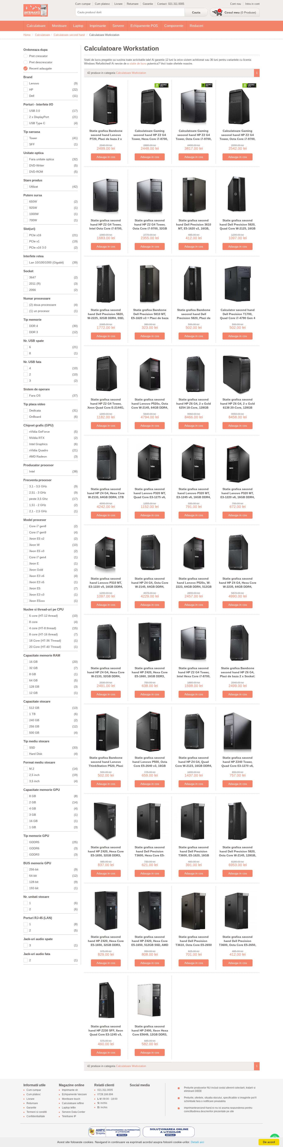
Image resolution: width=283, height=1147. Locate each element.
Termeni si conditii (37, 1112)
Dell (53, 95)
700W (53, 220)
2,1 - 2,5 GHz (53, 511)
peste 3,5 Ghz (53, 498)
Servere (118, 26)
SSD (53, 747)
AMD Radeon (53, 456)
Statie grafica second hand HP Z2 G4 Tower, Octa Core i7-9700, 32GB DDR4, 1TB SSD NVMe (150, 226)
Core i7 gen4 (53, 557)
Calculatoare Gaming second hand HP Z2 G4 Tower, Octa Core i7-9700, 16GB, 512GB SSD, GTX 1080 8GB (237, 139)
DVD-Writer (53, 165)
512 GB (53, 707)
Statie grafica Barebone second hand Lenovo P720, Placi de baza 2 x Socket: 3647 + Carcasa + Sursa (105, 139)
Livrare (118, 3)
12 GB (53, 692)
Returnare (132, 3)
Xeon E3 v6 (53, 576)
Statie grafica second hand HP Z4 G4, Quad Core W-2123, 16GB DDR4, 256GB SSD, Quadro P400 (193, 764)
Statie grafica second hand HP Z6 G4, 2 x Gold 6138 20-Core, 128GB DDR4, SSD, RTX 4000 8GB (237, 405)
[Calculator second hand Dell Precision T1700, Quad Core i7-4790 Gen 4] (237, 283)
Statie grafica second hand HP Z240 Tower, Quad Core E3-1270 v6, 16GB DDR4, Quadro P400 (237, 764)
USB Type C (53, 123)
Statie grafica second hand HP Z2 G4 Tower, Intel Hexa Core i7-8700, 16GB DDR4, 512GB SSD (194, 674)
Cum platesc (102, 3)
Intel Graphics (53, 444)
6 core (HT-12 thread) (53, 615)
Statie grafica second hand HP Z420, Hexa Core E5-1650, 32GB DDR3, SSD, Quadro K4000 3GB (106, 853)
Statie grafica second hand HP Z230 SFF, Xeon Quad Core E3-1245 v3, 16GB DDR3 (105, 1032)
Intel (53, 471)
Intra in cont (252, 3)
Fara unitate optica (53, 159)
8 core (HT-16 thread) (53, 634)
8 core (53, 622)
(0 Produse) (240, 12)
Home (26, 34)
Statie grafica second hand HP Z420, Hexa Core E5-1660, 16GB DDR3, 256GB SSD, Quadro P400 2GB (150, 676)
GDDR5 (53, 842)
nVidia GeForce (53, 431)
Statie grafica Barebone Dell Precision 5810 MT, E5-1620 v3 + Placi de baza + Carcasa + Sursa (149, 316)
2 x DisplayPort (53, 117)
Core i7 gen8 (53, 526)
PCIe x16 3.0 (53, 247)
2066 (53, 289)
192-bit (53, 888)
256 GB (53, 726)
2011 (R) (53, 283)
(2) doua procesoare (53, 304)
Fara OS (53, 395)
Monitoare (59, 26)
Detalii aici (197, 1142)
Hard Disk (53, 753)
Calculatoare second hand (69, 34)
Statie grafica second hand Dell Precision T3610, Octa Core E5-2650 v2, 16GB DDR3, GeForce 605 (193, 945)
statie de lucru (137, 63)
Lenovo (53, 83)
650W (53, 201)
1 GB (53, 827)
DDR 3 (53, 332)
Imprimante (98, 26)
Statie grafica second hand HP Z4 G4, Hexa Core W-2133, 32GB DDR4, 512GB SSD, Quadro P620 (106, 674)
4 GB (53, 808)
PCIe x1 (53, 241)
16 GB (53, 661)
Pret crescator (38, 56)
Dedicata (53, 410)
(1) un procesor (53, 311)
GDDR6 (53, 848)
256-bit (53, 869)
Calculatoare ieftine (73, 1103)
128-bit (53, 882)
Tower (53, 138)
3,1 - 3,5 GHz (53, 486)
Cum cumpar (83, 3)
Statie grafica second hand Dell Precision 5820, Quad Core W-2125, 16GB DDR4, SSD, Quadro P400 (237, 226)
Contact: (162, 3)
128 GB (53, 686)
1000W (53, 214)
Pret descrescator (40, 62)
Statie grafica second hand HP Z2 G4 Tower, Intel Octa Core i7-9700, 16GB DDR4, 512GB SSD (106, 226)
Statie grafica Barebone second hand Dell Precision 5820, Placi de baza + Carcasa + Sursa (193, 316)
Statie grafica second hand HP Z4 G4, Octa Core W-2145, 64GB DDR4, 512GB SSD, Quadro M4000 (149, 586)
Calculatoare (36, 26)
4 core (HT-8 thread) (53, 628)
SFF (53, 144)
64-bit (53, 875)
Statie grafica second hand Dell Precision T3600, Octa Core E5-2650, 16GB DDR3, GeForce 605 (237, 943)
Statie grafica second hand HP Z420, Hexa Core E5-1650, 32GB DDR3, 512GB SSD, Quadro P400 (106, 943)
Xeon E (53, 563)
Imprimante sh (70, 1090)
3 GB (53, 814)
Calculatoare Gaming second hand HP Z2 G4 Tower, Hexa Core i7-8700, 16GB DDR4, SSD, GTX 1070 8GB (150, 139)
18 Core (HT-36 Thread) (53, 640)
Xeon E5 (53, 588)
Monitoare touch (71, 1098)
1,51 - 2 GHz (53, 505)
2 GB (53, 802)
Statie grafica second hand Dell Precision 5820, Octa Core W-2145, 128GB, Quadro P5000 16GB (237, 853)
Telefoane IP (69, 1116)
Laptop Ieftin (69, 1107)
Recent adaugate (40, 68)
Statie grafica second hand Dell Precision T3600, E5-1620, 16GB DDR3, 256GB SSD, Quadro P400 (193, 855)
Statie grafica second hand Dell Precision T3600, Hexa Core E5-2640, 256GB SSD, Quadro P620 (150, 855)
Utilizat (53, 186)
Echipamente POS (144, 26)
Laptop (78, 26)
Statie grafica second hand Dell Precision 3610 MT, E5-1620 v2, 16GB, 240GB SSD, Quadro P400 (194, 226)
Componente (173, 26)
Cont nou (235, 3)
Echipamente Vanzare (74, 1094)
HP (53, 89)
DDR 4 (53, 326)
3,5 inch (53, 781)
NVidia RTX (53, 437)
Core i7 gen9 (53, 532)
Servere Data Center (73, 1112)
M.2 (53, 768)
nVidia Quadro (53, 450)
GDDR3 (53, 854)
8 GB (53, 674)
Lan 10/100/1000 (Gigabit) (53, 262)
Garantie (148, 3)
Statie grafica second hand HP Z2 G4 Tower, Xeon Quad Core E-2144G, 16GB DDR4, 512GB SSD (105, 405)
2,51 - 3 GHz (53, 492)
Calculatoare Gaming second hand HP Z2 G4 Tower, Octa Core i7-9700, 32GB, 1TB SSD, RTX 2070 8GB (193, 139)
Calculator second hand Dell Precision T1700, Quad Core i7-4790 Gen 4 (237, 314)
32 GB (53, 668)
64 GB (53, 680)
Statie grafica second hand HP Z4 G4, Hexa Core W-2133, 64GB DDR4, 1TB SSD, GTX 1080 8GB (106, 495)
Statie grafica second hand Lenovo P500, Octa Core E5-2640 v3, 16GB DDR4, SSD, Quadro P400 (149, 764)
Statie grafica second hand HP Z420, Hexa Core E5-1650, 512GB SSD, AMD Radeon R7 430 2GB (149, 943)
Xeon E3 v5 (53, 582)
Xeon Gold (53, 569)
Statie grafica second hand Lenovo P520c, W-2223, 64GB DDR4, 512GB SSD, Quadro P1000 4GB (194, 584)
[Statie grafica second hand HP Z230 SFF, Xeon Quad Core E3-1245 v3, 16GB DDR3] (106, 999)
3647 (53, 277)
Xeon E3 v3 (53, 594)
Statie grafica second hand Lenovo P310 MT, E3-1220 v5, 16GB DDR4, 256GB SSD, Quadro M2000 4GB (106, 586)
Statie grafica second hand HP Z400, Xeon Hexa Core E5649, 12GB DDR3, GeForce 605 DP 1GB (150, 1032)
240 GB (53, 720)
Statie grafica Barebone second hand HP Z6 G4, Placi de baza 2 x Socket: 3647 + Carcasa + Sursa (237, 674)
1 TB (53, 714)
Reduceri (196, 26)
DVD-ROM (53, 171)
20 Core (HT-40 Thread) (53, 646)
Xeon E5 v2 (53, 538)
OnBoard (53, 416)
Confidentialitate (36, 1116)
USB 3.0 (53, 110)
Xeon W (53, 544)
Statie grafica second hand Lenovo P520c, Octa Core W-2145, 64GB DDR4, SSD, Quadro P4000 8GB (149, 405)
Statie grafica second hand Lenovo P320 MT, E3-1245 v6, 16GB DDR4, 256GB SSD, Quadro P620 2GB (194, 497)
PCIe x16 (53, 235)
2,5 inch (53, 775)
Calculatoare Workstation (131, 72)
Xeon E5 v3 (53, 551)
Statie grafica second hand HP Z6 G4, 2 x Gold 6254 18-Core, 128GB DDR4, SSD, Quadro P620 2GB (193, 407)
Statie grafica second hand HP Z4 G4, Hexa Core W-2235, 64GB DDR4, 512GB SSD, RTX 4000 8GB (237, 586)
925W (53, 207)
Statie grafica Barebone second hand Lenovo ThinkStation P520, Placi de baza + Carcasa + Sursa (105, 764)
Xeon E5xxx (53, 600)
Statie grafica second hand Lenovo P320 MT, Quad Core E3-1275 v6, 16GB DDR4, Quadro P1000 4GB (150, 497)
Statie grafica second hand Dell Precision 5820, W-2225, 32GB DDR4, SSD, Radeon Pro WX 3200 (105, 316)
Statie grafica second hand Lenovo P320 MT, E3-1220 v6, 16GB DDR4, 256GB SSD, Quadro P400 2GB (237, 497)
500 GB (53, 732)
